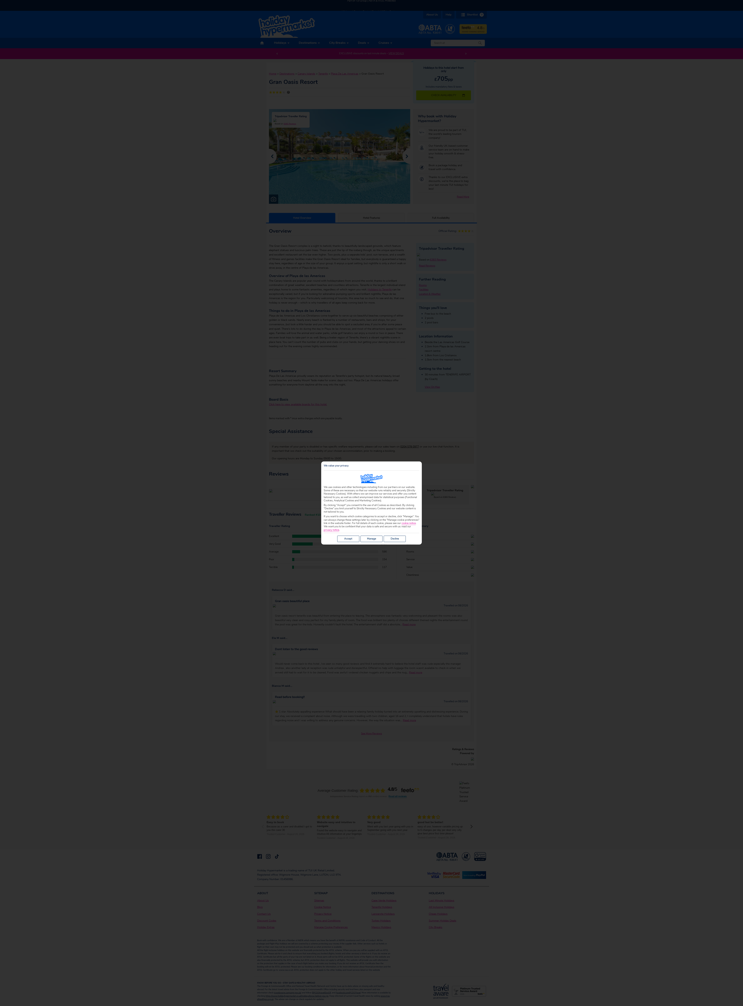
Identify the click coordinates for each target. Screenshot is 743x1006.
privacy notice (331, 530)
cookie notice (408, 523)
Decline (395, 538)
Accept (348, 538)
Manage (371, 538)
